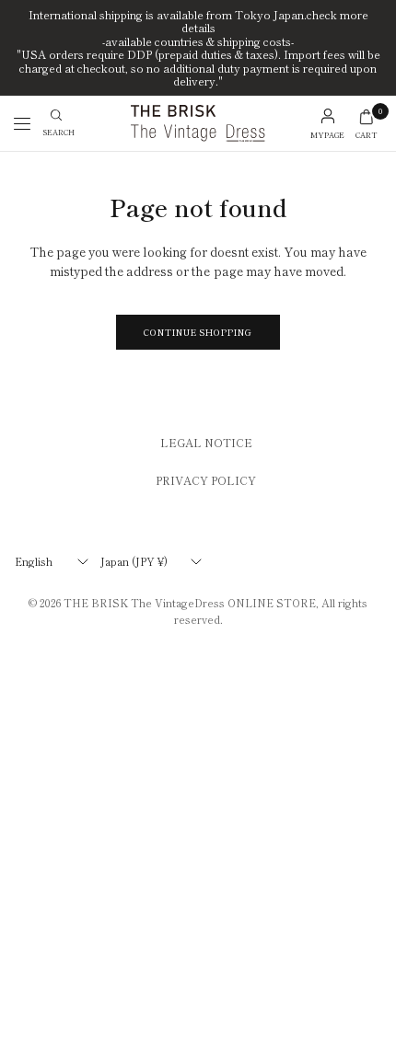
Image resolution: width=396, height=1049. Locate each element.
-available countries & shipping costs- (198, 41)
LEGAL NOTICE (206, 442)
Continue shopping (198, 332)
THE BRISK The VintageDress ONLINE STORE (190, 602)
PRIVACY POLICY (206, 480)
